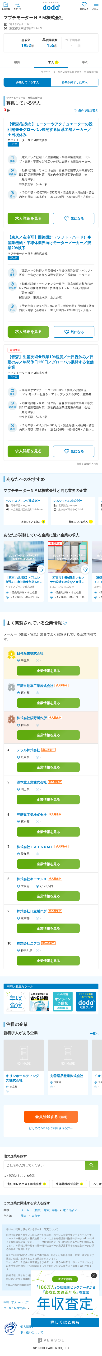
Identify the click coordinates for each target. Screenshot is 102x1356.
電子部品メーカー (74, 1210)
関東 (23, 1216)
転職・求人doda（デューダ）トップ (25, 1302)
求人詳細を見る (28, 218)
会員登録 (6, 9)
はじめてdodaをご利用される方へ (51, 1128)
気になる (84, 9)
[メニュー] (96, 6)
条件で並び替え (88, 110)
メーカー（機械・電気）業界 (39, 1210)
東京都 (36, 1216)
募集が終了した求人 (75, 82)
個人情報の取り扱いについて (31, 1329)
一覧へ (94, 1033)
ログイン (18, 9)
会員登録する (51, 1116)
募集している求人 (27, 82)
